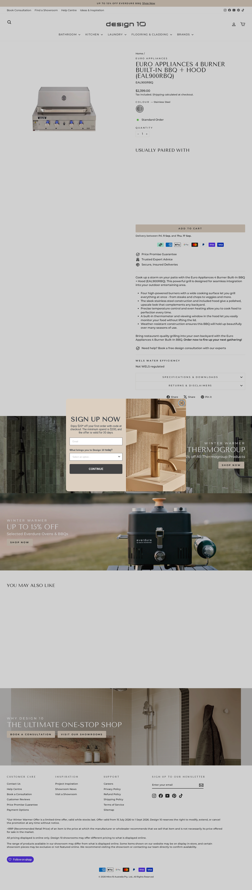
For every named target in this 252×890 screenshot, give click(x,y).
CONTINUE (96, 468)
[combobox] (95, 456)
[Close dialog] (182, 403)
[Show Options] (119, 456)
